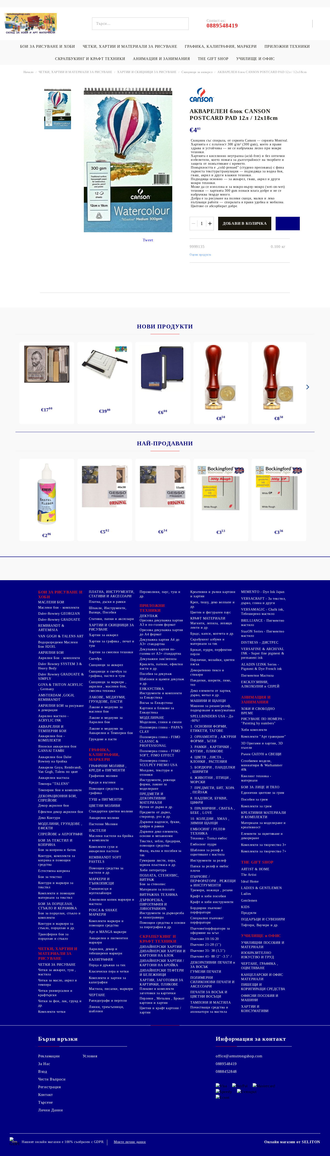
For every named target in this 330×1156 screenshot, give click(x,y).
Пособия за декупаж (156, 674)
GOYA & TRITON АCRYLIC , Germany (60, 687)
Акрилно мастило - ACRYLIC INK (53, 718)
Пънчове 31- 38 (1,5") (207, 950)
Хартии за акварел (103, 635)
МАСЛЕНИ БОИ (51, 602)
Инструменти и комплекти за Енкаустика (161, 695)
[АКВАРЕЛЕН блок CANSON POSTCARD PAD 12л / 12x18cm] (57, 109)
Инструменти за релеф (208, 860)
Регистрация (49, 1087)
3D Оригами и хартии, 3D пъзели (262, 745)
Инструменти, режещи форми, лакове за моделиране (158, 784)
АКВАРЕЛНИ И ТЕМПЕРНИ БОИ (52, 729)
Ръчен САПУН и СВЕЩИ (261, 754)
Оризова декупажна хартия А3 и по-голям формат (161, 622)
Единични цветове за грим (262, 793)
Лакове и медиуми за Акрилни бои (106, 720)
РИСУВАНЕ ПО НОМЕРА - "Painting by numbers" (263, 721)
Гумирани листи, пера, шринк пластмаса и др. (158, 863)
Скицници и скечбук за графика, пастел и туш (107, 674)
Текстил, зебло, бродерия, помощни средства (160, 843)
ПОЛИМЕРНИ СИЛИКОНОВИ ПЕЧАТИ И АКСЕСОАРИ (212, 982)
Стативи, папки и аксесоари (111, 619)
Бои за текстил (50, 877)
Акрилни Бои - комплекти (59, 658)
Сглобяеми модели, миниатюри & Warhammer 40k (261, 765)
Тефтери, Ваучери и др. (260, 925)
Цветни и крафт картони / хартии (160, 1010)
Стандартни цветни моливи (111, 811)
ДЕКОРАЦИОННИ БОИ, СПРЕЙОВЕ (57, 798)
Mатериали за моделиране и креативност (263, 825)
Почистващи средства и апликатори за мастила (209, 1009)
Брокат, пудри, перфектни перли (211, 652)
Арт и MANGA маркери (108, 932)
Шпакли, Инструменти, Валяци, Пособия (108, 610)
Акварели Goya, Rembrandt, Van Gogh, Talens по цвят (60, 770)
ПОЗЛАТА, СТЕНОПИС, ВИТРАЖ (159, 878)
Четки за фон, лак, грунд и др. (59, 1003)
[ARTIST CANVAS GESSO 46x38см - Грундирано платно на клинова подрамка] (104, 487)
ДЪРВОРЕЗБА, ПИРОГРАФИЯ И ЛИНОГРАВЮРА (153, 904)
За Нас (44, 1064)
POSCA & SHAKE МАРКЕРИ (103, 912)
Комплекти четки (51, 1011)
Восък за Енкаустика (156, 703)
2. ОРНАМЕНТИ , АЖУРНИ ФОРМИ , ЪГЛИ (213, 739)
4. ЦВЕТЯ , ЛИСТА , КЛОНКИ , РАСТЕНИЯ (208, 759)
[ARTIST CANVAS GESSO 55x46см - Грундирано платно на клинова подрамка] (162, 487)
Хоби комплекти (254, 730)
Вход (42, 1071)
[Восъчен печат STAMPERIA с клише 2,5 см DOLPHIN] (220, 377)
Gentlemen (249, 900)
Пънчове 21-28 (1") (205, 944)
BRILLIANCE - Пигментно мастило (262, 623)
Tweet (148, 240)
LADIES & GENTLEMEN (261, 888)
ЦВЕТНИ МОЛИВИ (104, 806)
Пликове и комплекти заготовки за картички (158, 991)
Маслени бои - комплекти (58, 607)
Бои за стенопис (152, 884)
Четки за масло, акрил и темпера (57, 982)
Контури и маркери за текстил (55, 885)
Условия (90, 1056)
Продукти (249, 913)
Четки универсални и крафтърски (55, 993)
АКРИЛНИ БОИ (51, 652)
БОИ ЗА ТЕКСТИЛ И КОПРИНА (55, 843)
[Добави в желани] (288, 223)
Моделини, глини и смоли (161, 722)
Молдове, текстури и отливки (156, 772)
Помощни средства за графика (106, 791)
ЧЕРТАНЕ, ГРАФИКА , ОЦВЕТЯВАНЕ (259, 966)
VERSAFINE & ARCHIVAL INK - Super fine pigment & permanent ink (262, 653)
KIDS (245, 907)
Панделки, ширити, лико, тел (210, 683)
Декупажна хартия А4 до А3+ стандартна (159, 642)
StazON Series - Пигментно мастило (262, 634)
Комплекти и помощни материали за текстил (56, 895)
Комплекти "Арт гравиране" (263, 736)
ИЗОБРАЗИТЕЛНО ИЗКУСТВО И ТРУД (257, 955)
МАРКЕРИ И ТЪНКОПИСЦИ (101, 881)
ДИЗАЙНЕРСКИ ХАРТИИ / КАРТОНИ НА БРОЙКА (162, 963)
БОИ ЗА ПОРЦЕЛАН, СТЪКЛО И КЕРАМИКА (57, 906)
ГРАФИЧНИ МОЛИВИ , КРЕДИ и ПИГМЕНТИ (108, 768)
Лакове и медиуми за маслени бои (106, 709)
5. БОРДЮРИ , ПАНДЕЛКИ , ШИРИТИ (212, 770)
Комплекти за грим (256, 806)
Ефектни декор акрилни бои (60, 812)
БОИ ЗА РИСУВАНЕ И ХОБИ (47, 46)
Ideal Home (249, 881)
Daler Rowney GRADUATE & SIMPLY (61, 676)
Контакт (45, 1095)
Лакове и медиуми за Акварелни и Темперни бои (111, 731)
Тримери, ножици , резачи (211, 890)
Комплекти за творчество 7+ (263, 851)
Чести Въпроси (51, 1079)
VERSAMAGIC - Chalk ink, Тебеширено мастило (262, 612)
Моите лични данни (130, 1142)
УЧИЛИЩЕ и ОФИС (261, 936)
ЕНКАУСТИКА (152, 689)
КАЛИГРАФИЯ (101, 959)
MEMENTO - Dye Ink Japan (263, 592)
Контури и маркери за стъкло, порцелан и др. (56, 926)
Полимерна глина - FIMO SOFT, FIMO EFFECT (160, 753)
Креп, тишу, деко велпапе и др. (212, 604)
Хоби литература (153, 870)
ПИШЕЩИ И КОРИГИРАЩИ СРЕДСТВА (263, 987)
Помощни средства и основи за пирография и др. (163, 925)
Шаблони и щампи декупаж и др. (162, 681)
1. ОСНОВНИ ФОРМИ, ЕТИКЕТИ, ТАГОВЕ (208, 729)
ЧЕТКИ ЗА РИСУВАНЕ (57, 964)
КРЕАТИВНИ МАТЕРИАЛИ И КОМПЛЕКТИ (263, 815)
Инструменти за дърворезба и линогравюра (162, 915)
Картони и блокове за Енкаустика (157, 710)
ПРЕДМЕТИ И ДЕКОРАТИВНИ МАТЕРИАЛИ (153, 798)
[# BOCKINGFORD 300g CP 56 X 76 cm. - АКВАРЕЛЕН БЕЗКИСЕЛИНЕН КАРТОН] (278, 488)
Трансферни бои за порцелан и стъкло (53, 936)
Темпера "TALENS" (54, 784)
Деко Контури (49, 818)
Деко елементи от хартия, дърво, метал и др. (210, 693)
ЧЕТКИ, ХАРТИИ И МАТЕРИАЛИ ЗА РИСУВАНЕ (130, 46)
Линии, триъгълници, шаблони (106, 1009)
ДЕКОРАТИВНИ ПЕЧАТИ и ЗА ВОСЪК (212, 965)
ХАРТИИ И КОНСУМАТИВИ (255, 1009)
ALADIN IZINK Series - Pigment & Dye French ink (261, 667)
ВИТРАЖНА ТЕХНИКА (159, 895)
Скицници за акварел (196, 72)
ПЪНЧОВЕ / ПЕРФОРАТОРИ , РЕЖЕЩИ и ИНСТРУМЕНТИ (213, 881)
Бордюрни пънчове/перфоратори (206, 910)
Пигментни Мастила (257, 675)
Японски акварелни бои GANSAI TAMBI (57, 749)
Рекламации (49, 1056)
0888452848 (226, 1071)
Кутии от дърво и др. (156, 807)
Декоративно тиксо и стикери (207, 672)
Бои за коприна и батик (57, 850)
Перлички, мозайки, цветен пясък (212, 662)
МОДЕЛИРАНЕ (152, 718)
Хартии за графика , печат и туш (111, 643)
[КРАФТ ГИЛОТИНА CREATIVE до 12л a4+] (104, 366)
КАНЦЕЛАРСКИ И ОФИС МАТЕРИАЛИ (262, 977)
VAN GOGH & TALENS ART (61, 636)
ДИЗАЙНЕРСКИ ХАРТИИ (161, 947)
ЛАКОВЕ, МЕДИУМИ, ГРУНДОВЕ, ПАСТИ (107, 699)
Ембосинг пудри (203, 844)
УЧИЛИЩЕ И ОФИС (255, 59)
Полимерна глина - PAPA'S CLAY (161, 730)
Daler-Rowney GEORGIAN (59, 613)
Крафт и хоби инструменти (212, 902)
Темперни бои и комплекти (60, 790)
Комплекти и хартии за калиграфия (107, 980)
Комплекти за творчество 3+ (263, 845)
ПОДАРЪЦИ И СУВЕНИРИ (263, 919)
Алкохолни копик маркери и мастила (111, 902)
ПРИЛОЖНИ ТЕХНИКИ (287, 46)
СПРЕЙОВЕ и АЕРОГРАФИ (60, 834)
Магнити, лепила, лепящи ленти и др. (211, 625)
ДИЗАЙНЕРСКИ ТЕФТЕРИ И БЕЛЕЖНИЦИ (162, 973)
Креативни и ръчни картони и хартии (213, 594)
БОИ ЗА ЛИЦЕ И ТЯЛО (260, 787)
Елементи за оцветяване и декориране (262, 836)
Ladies (246, 894)
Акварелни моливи (104, 818)
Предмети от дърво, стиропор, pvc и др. (155, 814)
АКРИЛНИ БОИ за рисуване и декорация (61, 708)
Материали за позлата (157, 889)
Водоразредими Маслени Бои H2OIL (58, 644)
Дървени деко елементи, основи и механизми (159, 834)
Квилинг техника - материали (256, 778)
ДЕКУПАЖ (149, 616)
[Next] (307, 387)
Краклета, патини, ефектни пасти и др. (161, 666)
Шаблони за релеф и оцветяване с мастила (207, 852)
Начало (28, 72)
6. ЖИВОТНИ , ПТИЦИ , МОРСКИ (210, 780)
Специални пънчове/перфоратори (206, 920)
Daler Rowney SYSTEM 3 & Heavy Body (60, 666)
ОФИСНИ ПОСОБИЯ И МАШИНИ (259, 998)
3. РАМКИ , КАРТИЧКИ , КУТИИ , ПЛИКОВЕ (210, 749)
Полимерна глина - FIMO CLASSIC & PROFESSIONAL (160, 741)
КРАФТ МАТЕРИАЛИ (207, 618)
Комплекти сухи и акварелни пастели (104, 849)
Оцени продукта (200, 254)
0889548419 (226, 1064)
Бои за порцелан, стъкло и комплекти (59, 915)
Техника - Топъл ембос (208, 838)
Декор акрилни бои (53, 805)
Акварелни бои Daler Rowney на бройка (55, 759)
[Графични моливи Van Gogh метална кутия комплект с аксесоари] (46, 364)
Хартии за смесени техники (111, 652)
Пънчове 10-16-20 (204, 939)
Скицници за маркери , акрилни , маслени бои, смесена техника (108, 686)
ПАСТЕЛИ (97, 830)
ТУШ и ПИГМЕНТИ (105, 799)
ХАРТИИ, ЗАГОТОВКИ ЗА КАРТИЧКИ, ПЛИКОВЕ (161, 982)
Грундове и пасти (103, 739)
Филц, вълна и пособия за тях (160, 853)
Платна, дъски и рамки (107, 602)
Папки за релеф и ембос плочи (209, 868)
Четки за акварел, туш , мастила (57, 972)
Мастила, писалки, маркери (111, 989)
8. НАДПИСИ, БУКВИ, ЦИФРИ (208, 800)
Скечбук (95, 658)
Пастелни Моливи (103, 824)
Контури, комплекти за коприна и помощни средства (56, 860)
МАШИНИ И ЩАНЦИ (208, 701)
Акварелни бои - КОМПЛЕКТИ (51, 738)
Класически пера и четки (109, 971)
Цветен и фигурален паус (210, 612)
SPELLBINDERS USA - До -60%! (211, 718)
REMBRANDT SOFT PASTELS (105, 860)
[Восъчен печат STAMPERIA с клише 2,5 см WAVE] (278, 377)
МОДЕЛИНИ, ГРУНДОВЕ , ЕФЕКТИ (60, 826)
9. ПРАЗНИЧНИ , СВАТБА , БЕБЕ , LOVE (212, 811)
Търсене (45, 1102)
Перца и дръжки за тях (107, 965)
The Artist (248, 875)
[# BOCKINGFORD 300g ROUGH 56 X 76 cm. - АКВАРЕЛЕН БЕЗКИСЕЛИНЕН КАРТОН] (220, 488)
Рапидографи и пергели (108, 1000)
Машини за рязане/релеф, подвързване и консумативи (212, 708)
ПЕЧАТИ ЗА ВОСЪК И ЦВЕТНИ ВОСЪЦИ (208, 994)
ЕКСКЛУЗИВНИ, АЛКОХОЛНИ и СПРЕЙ (260, 684)
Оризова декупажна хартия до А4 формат (161, 632)
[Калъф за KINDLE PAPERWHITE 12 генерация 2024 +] (162, 368)
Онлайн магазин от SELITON (292, 1142)
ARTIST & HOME (255, 869)
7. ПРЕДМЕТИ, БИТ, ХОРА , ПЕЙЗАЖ (212, 790)
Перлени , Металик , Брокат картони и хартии (162, 1001)
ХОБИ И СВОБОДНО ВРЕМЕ (258, 711)
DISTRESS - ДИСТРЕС (259, 642)
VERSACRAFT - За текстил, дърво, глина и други (263, 601)
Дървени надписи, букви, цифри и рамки (160, 824)
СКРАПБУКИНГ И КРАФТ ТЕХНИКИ (90, 59)
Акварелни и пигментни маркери (108, 940)
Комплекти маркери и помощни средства (106, 923)
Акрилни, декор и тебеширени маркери (105, 951)
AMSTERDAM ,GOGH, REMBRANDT (56, 697)
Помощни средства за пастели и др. (106, 870)
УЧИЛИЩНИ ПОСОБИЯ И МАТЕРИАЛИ (262, 945)
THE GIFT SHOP (213, 59)
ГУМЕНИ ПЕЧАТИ (205, 971)
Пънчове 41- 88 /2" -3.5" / (211, 956)
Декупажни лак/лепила (158, 659)
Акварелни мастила (53, 778)
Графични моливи (103, 776)
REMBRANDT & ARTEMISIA (51, 628)
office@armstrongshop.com (239, 1056)
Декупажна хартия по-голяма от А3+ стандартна (160, 651)
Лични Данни (50, 1110)
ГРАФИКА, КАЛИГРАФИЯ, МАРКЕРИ (221, 46)
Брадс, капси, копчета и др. (212, 633)
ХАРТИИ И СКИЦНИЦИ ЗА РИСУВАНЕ (146, 72)
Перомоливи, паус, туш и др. (160, 594)
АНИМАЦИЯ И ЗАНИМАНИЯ (161, 59)
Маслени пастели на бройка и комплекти (111, 838)
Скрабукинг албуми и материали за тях (207, 642)
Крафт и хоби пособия (208, 896)
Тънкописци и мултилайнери (100, 891)
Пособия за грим (254, 799)
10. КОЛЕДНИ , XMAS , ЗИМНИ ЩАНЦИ (210, 821)
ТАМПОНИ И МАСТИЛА (210, 1002)
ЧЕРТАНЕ (97, 995)
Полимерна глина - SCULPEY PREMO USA (159, 763)
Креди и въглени (102, 782)
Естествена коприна (54, 871)
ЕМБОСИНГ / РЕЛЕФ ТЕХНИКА (207, 831)
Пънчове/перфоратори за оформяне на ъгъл (210, 931)
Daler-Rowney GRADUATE (59, 619)
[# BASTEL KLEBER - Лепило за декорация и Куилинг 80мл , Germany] (47, 494)
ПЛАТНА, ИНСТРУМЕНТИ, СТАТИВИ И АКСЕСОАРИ (112, 594)
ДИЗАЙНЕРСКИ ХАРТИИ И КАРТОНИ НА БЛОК (163, 953)
